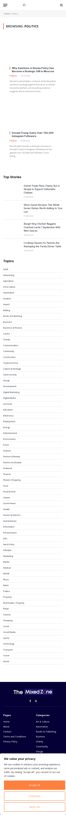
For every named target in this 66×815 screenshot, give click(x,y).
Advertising (8, 275)
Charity (6, 339)
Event (6, 444)
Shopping (7, 620)
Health (6, 509)
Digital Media (9, 398)
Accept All (34, 785)
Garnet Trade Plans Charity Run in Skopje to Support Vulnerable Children (42, 189)
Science (7, 614)
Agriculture (8, 280)
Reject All (34, 806)
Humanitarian (9, 520)
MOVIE (6, 573)
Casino (6, 333)
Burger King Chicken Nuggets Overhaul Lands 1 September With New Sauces (42, 227)
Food (5, 485)
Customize (35, 796)
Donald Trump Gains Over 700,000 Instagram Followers (33, 134)
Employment (9, 421)
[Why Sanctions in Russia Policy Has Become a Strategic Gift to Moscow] (33, 52)
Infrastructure (10, 532)
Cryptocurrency (10, 362)
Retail (6, 608)
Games (6, 497)
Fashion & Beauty (11, 456)
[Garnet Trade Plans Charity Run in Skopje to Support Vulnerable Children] (12, 190)
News (6, 585)
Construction (9, 357)
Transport (8, 649)
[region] (33, 784)
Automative (8, 292)
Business (7, 322)
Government (9, 503)
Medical (7, 567)
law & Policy (9, 544)
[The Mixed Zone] (33, 5)
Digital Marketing (11, 392)
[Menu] (5, 5)
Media (6, 561)
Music (6, 579)
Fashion (7, 450)
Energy (6, 427)
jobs (5, 538)
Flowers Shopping (12, 479)
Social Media (9, 632)
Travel (6, 655)
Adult (5, 269)
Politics (6, 591)
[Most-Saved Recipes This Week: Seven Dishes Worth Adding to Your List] (12, 209)
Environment (9, 439)
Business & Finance (12, 327)
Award (6, 304)
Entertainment (10, 433)
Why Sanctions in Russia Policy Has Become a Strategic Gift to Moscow (33, 70)
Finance (7, 474)
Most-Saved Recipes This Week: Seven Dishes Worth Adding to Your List (43, 208)
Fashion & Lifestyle (12, 462)
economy (7, 403)
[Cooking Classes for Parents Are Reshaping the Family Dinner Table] (12, 247)
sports (6, 638)
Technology (8, 643)
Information (9, 526)
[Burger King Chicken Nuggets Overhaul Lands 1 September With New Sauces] (12, 228)
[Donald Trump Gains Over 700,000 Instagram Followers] (33, 117)
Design (6, 380)
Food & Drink (9, 491)
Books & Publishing (12, 316)
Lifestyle (7, 550)
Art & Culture (9, 286)
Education (8, 409)
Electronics (8, 415)
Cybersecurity (10, 374)
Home (7, 13)
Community (8, 351)
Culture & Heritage (12, 368)
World (6, 661)
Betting (6, 310)
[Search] (61, 5)
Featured (7, 468)
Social (6, 626)
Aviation (7, 298)
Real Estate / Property (13, 602)
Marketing (8, 556)
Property (7, 596)
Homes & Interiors (12, 515)
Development (9, 386)
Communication (10, 345)
